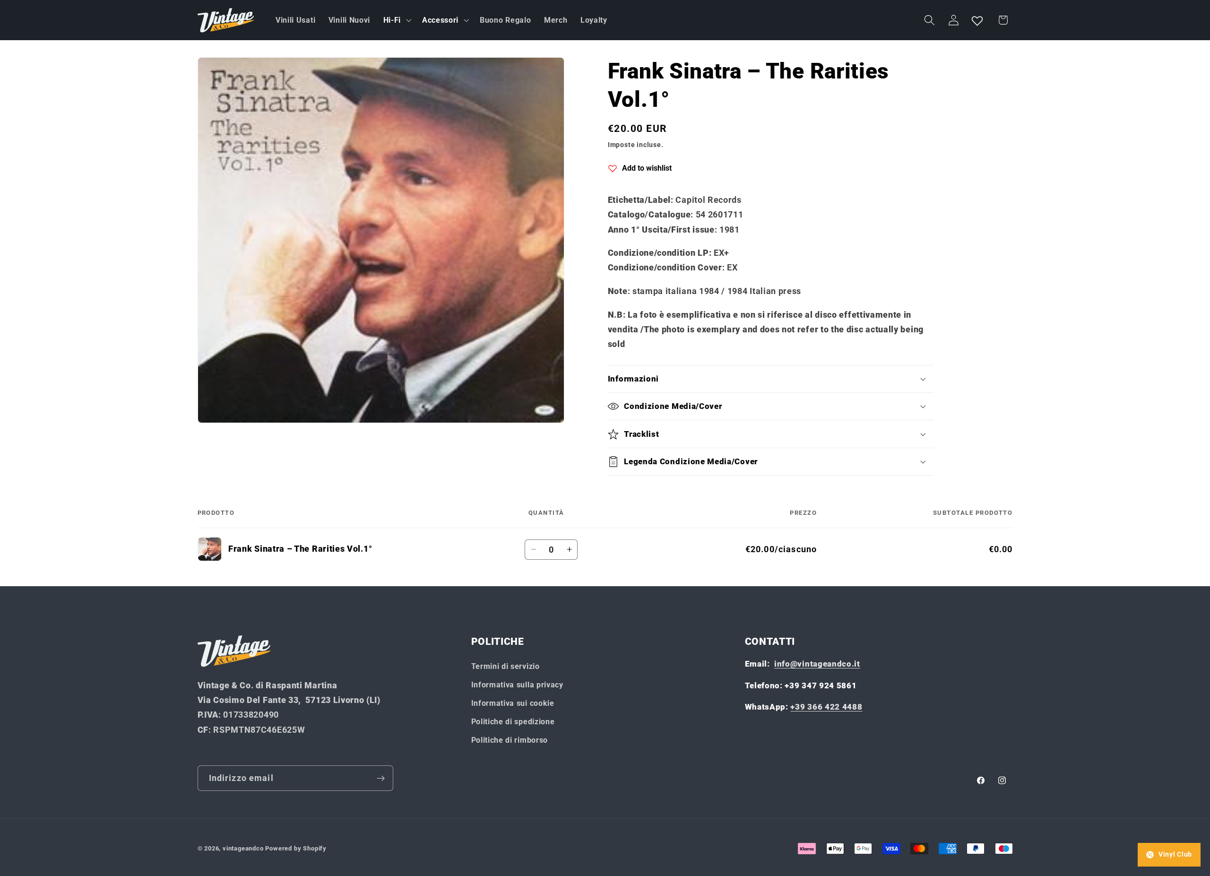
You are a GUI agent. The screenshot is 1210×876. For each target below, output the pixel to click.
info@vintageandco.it (817, 664)
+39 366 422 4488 (826, 706)
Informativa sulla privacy (517, 684)
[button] (396, 20)
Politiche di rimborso (509, 740)
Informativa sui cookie (512, 703)
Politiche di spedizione (513, 721)
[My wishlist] (977, 20)
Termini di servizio (505, 666)
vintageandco (243, 848)
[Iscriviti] (381, 778)
